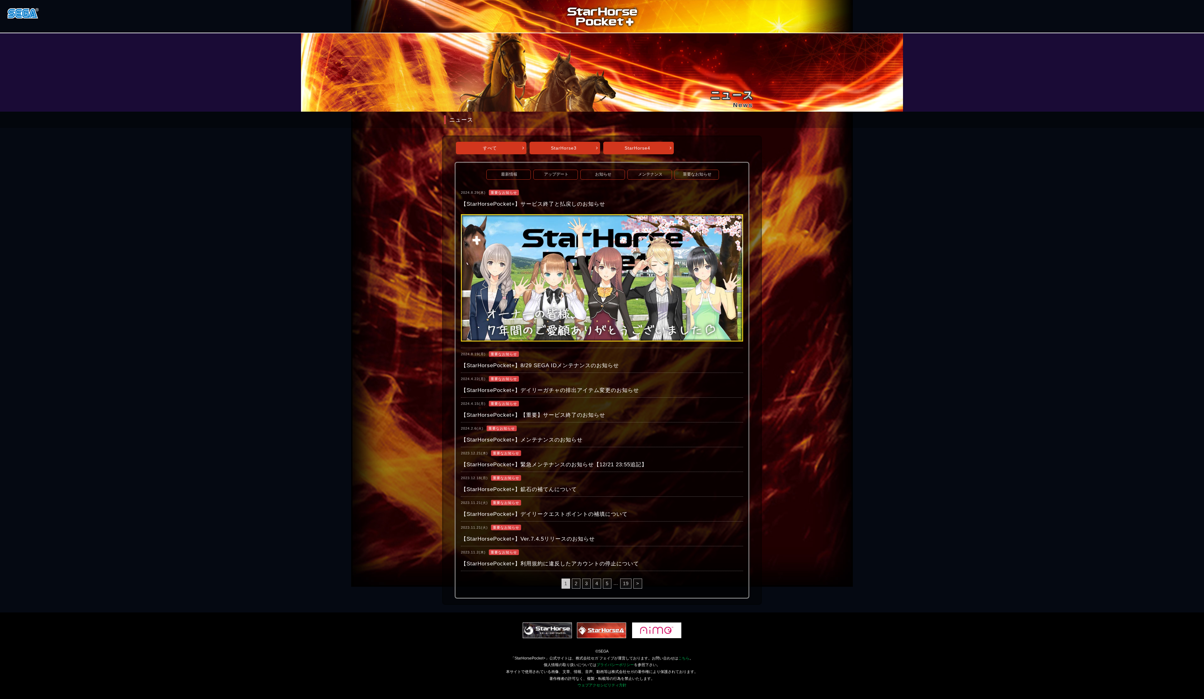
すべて (490, 148)
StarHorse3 (564, 148)
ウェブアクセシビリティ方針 (602, 685)
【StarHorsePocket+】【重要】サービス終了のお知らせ (533, 415)
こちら (683, 658)
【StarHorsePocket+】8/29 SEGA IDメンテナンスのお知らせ (540, 365)
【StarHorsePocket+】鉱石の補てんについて (519, 489)
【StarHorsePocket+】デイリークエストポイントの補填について (544, 514)
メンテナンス (650, 174)
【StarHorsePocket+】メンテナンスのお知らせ (522, 440)
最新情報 (509, 174)
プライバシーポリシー (615, 665)
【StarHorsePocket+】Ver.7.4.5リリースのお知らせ (528, 539)
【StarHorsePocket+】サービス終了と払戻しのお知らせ (533, 204)
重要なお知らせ (697, 174)
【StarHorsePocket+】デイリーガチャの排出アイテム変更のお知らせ (550, 390)
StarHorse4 (637, 148)
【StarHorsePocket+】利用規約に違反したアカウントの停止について (550, 564)
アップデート (556, 174)
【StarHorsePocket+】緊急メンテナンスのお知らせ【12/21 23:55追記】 (554, 465)
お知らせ (603, 174)
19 (626, 583)
